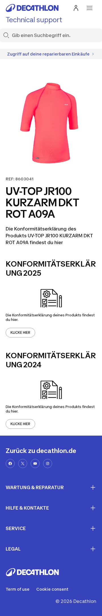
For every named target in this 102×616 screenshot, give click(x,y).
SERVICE (16, 528)
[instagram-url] (47, 463)
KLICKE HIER (20, 332)
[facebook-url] (10, 463)
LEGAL (13, 549)
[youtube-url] (35, 463)
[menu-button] (89, 8)
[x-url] (22, 463)
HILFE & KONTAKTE (27, 508)
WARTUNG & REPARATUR (35, 487)
